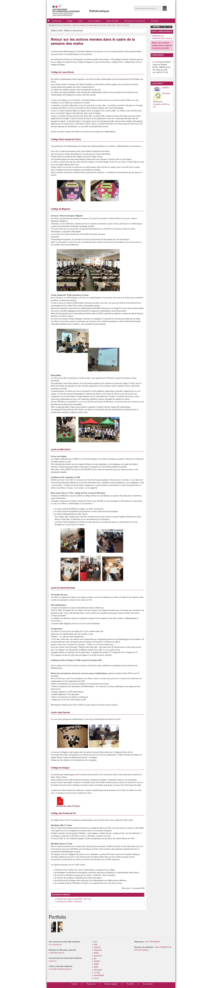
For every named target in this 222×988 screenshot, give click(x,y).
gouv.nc (53, 961)
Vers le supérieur (94, 21)
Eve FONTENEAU (152, 942)
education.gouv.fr (57, 953)
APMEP (97, 961)
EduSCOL (98, 956)
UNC (96, 945)
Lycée (80, 21)
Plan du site (90, 984)
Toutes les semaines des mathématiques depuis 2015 (89, 25)
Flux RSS (130, 984)
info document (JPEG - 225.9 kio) (69, 902)
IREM (96, 967)
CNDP (96, 964)
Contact (74, 984)
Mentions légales (111, 984)
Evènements (56, 21)
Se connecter (148, 984)
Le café (97, 972)
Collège (69, 21)
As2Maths (165, 88)
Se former (154, 21)
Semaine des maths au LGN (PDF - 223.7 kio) (74, 899)
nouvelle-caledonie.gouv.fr (61, 969)
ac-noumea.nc (56, 945)
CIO (95, 942)
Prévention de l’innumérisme (134, 21)
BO (95, 959)
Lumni (96, 978)
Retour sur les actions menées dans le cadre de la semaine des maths (162, 45)
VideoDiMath (99, 975)
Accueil (59, 25)
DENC (96, 953)
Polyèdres (98, 950)
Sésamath (98, 970)
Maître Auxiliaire (112, 21)
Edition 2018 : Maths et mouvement (118, 25)
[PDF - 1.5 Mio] (60, 801)
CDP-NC (97, 947)
